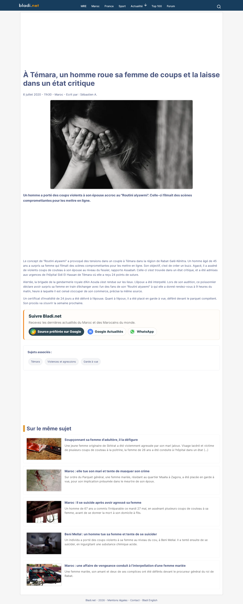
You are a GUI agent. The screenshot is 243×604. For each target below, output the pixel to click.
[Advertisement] (121, 41)
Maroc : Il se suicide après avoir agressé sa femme (103, 502)
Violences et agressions (61, 361)
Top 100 (157, 6)
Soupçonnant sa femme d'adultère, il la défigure (101, 440)
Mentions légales (117, 600)
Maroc (95, 6)
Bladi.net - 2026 (95, 600)
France (109, 6)
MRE (83, 6)
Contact (135, 600)
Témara (35, 361)
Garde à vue (91, 361)
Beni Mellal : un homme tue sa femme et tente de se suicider (111, 534)
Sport (122, 6)
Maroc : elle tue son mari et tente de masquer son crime (107, 471)
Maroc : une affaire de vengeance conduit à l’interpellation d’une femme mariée (125, 565)
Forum (171, 6)
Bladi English (149, 600)
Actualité (137, 6)
